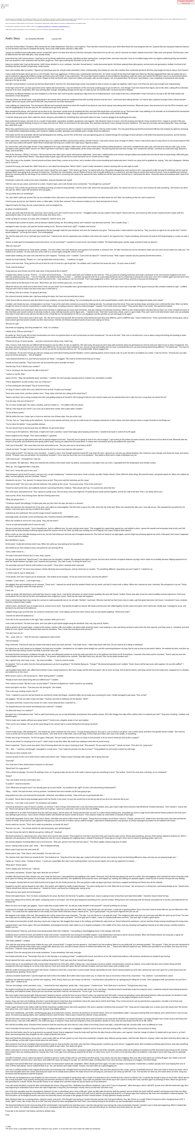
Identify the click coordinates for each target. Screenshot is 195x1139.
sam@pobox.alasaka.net (43, 26)
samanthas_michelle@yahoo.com (61, 26)
